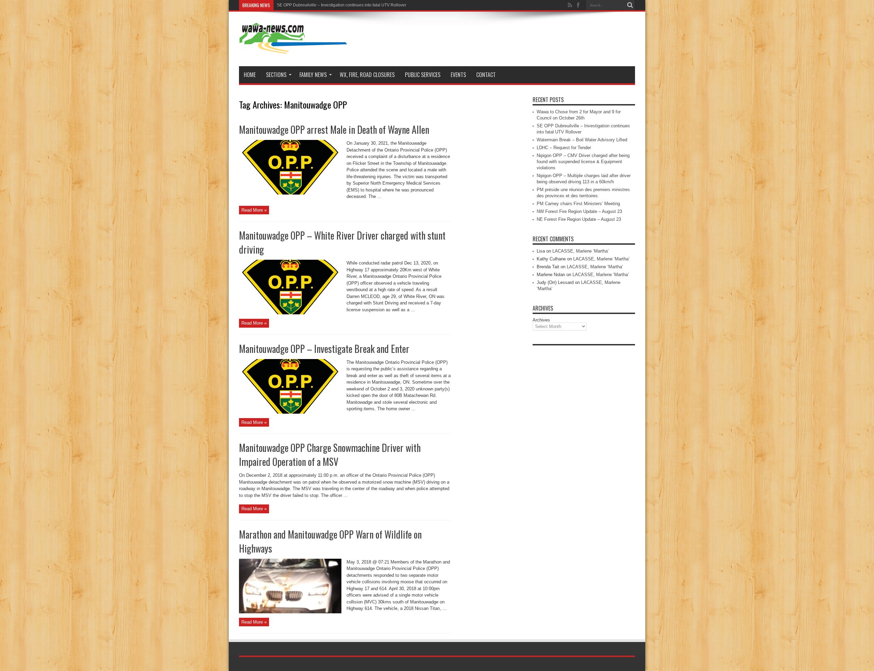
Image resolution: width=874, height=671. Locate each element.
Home (250, 75)
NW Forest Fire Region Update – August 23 (579, 211)
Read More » (254, 210)
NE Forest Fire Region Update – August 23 (579, 219)
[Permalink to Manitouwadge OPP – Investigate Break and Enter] (290, 412)
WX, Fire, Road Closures (367, 75)
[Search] (630, 5)
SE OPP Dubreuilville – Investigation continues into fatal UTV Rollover (341, 5)
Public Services (422, 75)
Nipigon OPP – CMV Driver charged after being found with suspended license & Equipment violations (583, 161)
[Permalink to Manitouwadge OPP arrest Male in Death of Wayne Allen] (290, 193)
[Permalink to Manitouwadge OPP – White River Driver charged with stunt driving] (290, 312)
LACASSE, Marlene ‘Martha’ (580, 251)
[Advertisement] (584, 451)
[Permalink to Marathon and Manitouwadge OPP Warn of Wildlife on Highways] (290, 611)
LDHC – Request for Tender (564, 147)
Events (458, 75)
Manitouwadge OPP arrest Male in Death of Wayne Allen (334, 130)
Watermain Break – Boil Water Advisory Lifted (582, 139)
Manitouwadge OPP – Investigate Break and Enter (324, 349)
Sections (276, 75)
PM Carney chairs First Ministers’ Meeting (578, 203)
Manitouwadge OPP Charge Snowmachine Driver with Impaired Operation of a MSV (330, 455)
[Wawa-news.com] (293, 49)
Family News (313, 75)
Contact (486, 75)
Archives (541, 320)
